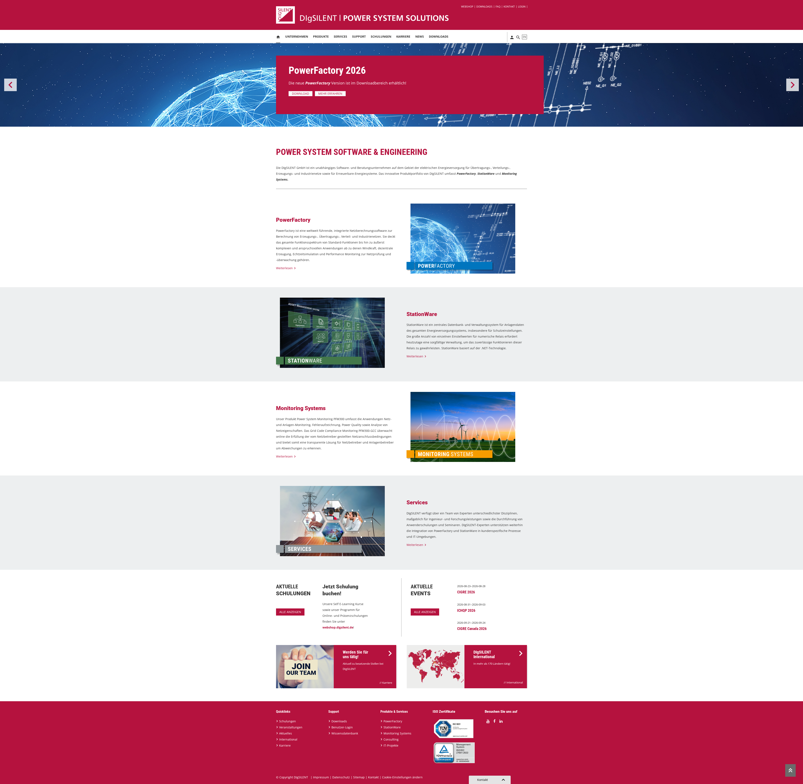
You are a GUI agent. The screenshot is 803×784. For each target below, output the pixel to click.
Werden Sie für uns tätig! (355, 654)
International (514, 682)
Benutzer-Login (342, 727)
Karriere (403, 36)
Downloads (484, 6)
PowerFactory (393, 721)
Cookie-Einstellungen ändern (402, 777)
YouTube (488, 721)
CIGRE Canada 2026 (472, 628)
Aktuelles (285, 733)
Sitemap (359, 777)
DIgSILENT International (484, 654)
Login (522, 6)
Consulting (391, 739)
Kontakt (509, 6)
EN (524, 37)
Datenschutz (341, 777)
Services (340, 36)
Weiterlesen (284, 268)
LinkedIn (501, 721)
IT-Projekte (391, 745)
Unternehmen (296, 36)
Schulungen (381, 36)
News (419, 36)
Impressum (321, 777)
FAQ (498, 6)
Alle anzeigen (290, 612)
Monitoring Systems (397, 733)
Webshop (467, 6)
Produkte (321, 36)
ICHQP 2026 (466, 610)
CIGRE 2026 (466, 592)
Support (359, 36)
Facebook (494, 721)
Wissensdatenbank (344, 733)
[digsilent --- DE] (404, 15)
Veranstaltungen (290, 727)
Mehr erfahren (365, 94)
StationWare (392, 727)
